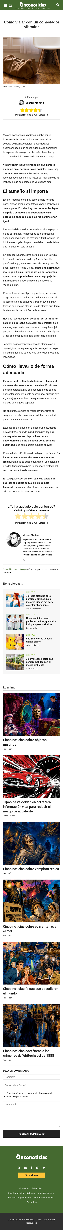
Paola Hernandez (33, 608)
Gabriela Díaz (32, 668)
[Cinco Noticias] (31, 1157)
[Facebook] (29, 125)
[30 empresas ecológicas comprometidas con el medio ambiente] (15, 662)
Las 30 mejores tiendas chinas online (39, 640)
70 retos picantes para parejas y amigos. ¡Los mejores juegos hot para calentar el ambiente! (39, 600)
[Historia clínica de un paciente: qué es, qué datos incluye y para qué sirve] (15, 622)
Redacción (7, 749)
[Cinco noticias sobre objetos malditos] (31, 714)
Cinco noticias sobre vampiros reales (31, 869)
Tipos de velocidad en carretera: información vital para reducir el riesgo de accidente (27, 806)
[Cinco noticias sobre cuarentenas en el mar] (31, 901)
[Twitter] (19, 1168)
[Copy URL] (43, 125)
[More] (50, 125)
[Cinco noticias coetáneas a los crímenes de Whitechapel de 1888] (31, 1025)
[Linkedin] (25, 1168)
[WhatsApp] (36, 125)
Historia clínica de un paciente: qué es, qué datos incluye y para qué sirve (41, 621)
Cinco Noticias (10, 569)
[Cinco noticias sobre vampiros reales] (31, 843)
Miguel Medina (35, 102)
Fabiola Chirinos (33, 645)
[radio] (18, 516)
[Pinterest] (43, 1168)
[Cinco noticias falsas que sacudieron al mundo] (31, 963)
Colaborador (32, 628)
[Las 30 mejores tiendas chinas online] (15, 642)
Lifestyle (23, 569)
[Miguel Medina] (22, 102)
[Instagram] (37, 1168)
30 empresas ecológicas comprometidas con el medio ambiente (39, 661)
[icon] (10, 5)
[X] (22, 125)
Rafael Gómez (9, 815)
